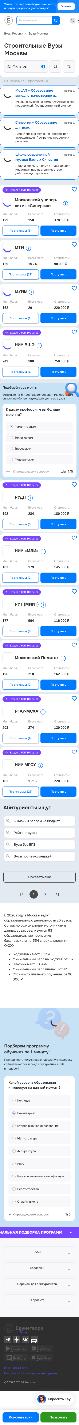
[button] (39, 1254)
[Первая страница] (22, 894)
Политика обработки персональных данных (30, 1373)
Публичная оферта (15, 1368)
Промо (68, 90)
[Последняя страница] (57, 894)
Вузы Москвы (38, 33)
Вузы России (13, 33)
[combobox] (37, 20)
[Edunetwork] (8, 20)
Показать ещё (39, 877)
